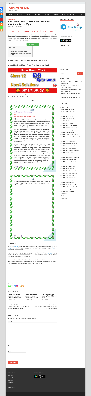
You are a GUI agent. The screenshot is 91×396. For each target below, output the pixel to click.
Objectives (38, 14)
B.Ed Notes (56, 14)
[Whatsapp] (9, 286)
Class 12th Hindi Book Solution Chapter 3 (18, 51)
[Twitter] (15, 286)
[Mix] (1, 24)
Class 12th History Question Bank (68, 170)
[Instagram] (17, 286)
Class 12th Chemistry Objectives (67, 141)
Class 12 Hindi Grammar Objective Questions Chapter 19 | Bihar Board (14, 296)
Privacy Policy (11, 387)
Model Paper (29, 14)
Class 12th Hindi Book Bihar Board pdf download (21, 53)
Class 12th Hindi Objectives (66, 164)
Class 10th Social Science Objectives (68, 125)
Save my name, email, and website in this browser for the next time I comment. (29, 359)
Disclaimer (10, 382)
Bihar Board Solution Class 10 (67, 109)
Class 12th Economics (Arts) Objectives (69, 145)
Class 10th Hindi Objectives (66, 116)
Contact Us (10, 380)
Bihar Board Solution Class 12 (67, 111)
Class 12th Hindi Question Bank (67, 166)
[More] (22, 286)
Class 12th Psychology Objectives (68, 189)
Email (9, 345)
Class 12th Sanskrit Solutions (67, 191)
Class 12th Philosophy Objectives (68, 180)
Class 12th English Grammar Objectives (69, 150)
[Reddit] (1, 14)
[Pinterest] (1, 19)
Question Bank (18, 14)
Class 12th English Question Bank (68, 155)
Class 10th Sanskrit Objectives (67, 123)
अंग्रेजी (52, 248)
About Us (10, 375)
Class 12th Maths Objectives (67, 175)
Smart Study (13, 35)
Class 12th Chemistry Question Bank (68, 143)
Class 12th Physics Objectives (67, 182)
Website (10, 351)
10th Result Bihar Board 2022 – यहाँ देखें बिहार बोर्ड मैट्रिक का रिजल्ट (49, 296)
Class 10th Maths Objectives (67, 118)
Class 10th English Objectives (67, 114)
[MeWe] (1, 22)
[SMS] (20, 286)
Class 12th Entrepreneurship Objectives (69, 157)
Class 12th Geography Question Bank (69, 161)
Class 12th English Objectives (67, 152)
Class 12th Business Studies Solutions (68, 139)
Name (9, 339)
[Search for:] (71, 73)
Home (10, 14)
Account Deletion (12, 377)
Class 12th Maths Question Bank (67, 177)
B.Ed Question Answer (68, 14)
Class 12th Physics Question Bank (68, 184)
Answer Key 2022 (64, 107)
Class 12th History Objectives (67, 168)
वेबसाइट (9, 248)
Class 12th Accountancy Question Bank (69, 130)
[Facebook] (12, 286)
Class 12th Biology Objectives (67, 132)
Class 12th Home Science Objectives (68, 173)
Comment (11, 321)
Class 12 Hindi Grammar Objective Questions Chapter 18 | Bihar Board (31, 296)
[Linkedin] (1, 16)
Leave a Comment (18, 26)
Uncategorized (11, 19)
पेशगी (13, 54)
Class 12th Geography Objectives (68, 159)
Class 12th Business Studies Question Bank (70, 136)
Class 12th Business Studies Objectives (69, 134)
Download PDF (32, 44)
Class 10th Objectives (65, 120)
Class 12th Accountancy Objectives (68, 127)
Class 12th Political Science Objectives (69, 186)
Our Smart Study (19, 7)
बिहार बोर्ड (36, 35)
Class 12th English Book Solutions (68, 148)
